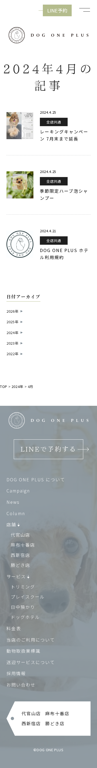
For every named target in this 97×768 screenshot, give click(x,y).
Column (15, 513)
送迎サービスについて (30, 662)
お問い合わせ (21, 684)
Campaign (18, 490)
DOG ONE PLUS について (35, 479)
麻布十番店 (23, 544)
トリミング (23, 586)
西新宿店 (20, 555)
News (13, 502)
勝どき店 (20, 565)
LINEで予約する (48, 449)
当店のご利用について (30, 639)
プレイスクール (28, 596)
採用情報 (16, 673)
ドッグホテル (25, 617)
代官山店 (20, 534)
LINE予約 (57, 10)
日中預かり (23, 607)
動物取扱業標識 (23, 651)
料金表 (13, 628)
